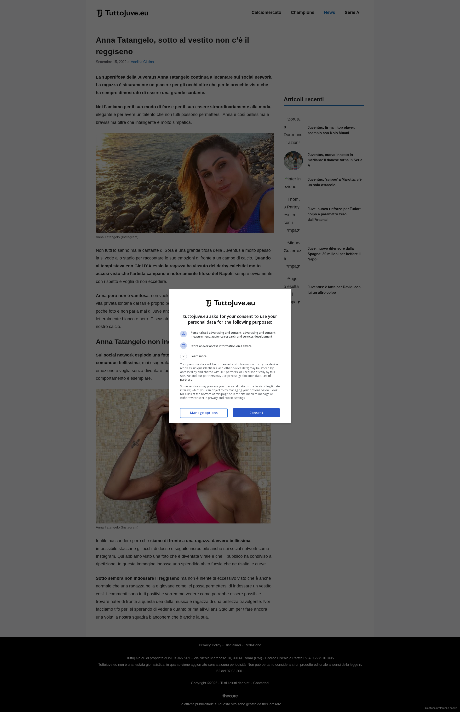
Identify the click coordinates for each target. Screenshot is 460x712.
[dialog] (230, 356)
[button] (230, 356)
